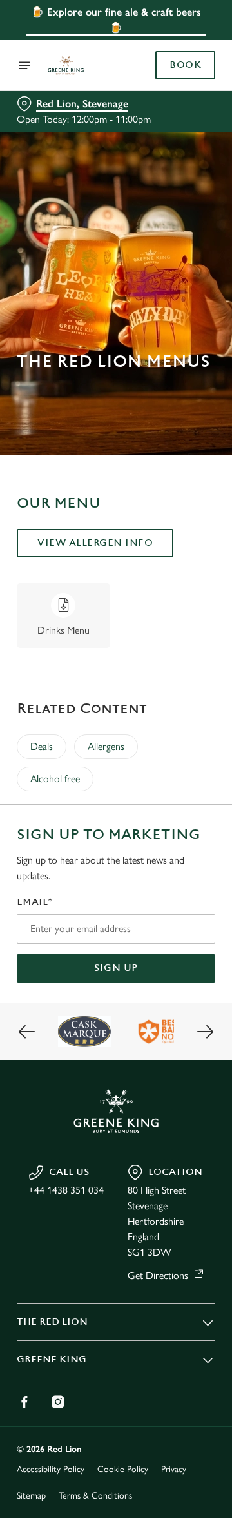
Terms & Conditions (95, 1495)
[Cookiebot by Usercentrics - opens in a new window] (163, 514)
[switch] (198, 777)
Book (185, 65)
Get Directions (158, 1275)
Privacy (173, 1469)
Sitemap (31, 1495)
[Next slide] (205, 1031)
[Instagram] (58, 1401)
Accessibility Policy (50, 1469)
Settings (174, 909)
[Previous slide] (27, 1031)
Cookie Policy (122, 1469)
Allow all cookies (116, 950)
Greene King (51, 1359)
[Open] (24, 65)
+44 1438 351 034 (66, 1190)
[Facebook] (24, 1401)
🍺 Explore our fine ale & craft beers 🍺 (116, 20)
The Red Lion (52, 1321)
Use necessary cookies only (116, 992)
